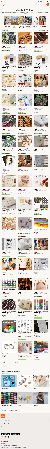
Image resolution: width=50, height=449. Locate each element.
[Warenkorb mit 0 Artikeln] (47, 1)
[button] (4, 441)
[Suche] (47, 4)
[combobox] (24, 4)
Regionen (24, 447)
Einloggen (40, 1)
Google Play (15, 434)
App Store (5, 434)
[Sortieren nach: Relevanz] (47, 30)
